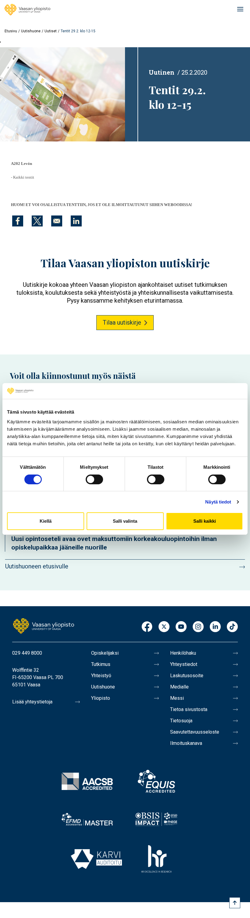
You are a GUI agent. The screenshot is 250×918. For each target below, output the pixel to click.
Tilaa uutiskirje (122, 322)
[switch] (94, 479)
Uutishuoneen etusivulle (36, 566)
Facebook (146, 627)
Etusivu (11, 31)
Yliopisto (100, 698)
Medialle (179, 687)
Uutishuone (31, 31)
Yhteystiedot (183, 664)
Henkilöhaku (183, 653)
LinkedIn (215, 627)
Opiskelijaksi (105, 653)
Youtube (181, 627)
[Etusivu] (27, 10)
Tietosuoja (181, 721)
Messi (177, 698)
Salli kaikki (204, 521)
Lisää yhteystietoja (32, 702)
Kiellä (46, 521)
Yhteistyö (101, 675)
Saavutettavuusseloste (194, 732)
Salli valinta (125, 521)
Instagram (198, 627)
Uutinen (161, 72)
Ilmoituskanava (186, 743)
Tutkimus (100, 664)
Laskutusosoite (186, 675)
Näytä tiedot (218, 501)
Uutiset (51, 31)
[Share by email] (56, 220)
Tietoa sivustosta (188, 709)
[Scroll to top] (234, 902)
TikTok (232, 627)
